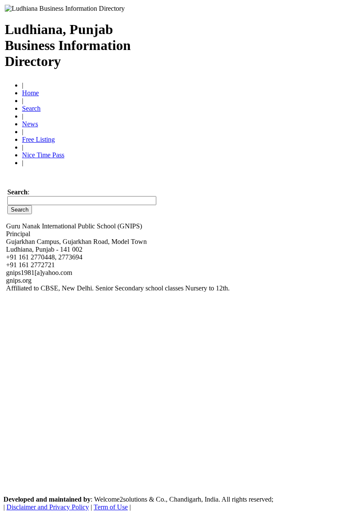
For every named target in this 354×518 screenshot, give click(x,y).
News (30, 124)
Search (31, 108)
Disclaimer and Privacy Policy (47, 507)
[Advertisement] (248, 42)
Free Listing (38, 139)
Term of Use (111, 507)
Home (30, 93)
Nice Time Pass (43, 155)
